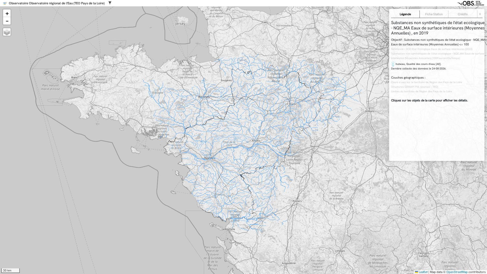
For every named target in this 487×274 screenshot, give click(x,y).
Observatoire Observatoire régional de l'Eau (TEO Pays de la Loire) (57, 3)
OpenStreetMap (457, 272)
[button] (7, 13)
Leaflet (423, 272)
